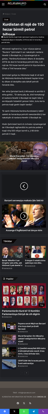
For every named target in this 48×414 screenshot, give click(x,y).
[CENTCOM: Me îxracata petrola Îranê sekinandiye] (9, 364)
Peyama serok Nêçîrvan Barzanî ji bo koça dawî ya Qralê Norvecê (32, 326)
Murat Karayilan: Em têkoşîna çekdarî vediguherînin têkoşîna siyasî (24, 158)
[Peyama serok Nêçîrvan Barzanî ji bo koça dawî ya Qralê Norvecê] (9, 327)
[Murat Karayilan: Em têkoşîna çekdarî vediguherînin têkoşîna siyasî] (9, 339)
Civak (14, 14)
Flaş (24, 150)
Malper (7, 14)
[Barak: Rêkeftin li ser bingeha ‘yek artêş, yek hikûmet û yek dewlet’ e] (12, 252)
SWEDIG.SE (41, 397)
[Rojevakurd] (16, 4)
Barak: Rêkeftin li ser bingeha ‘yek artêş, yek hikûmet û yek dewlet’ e (12, 262)
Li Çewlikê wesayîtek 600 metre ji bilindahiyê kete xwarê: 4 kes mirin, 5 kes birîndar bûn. (32, 351)
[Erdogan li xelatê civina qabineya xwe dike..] (35, 252)
